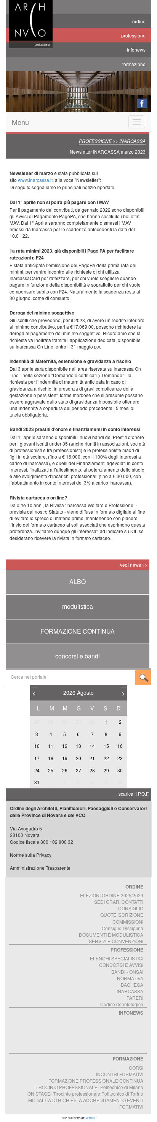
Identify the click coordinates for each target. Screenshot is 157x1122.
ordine (139, 21)
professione (133, 35)
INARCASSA (130, 991)
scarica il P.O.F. (134, 793)
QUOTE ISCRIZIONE (121, 914)
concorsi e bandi (77, 656)
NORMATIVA (130, 978)
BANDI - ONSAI (127, 971)
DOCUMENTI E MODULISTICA (111, 934)
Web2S (90, 1118)
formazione (134, 64)
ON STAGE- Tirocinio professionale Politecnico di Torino (85, 1093)
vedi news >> (133, 564)
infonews (136, 49)
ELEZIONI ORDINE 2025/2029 (111, 895)
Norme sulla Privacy (30, 854)
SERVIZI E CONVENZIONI (116, 941)
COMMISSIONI (127, 921)
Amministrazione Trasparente (40, 867)
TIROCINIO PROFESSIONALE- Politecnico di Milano (89, 1087)
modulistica (77, 606)
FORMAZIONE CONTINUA (77, 631)
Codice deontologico (121, 1004)
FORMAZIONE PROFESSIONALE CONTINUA (95, 1080)
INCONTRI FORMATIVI (119, 1074)
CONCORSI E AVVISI (121, 964)
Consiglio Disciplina (122, 928)
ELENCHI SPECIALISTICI (116, 958)
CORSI (136, 1067)
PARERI (135, 997)
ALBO (77, 581)
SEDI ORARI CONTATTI (118, 901)
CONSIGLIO (130, 908)
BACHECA (132, 984)
